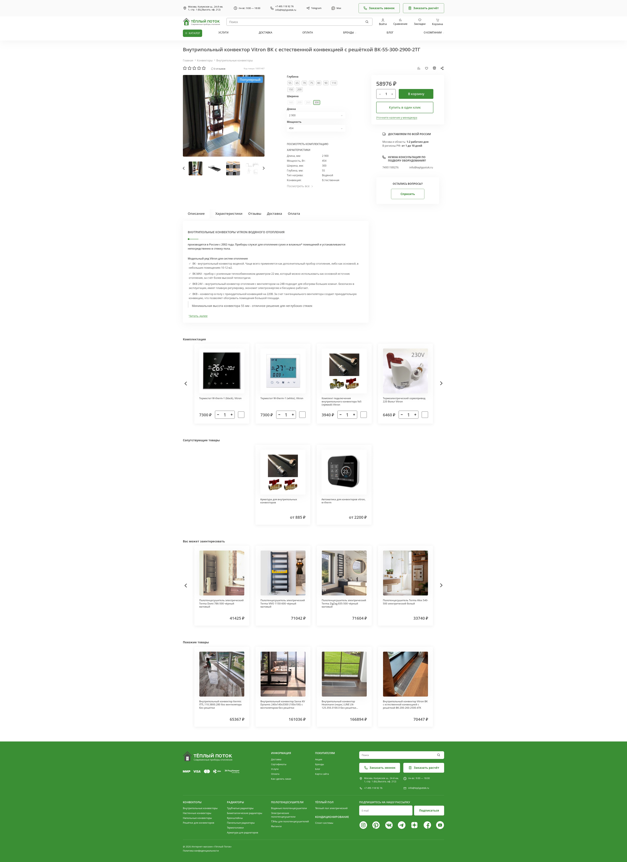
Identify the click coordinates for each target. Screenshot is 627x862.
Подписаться (429, 810)
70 (304, 83)
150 (291, 89)
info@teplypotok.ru (285, 9)
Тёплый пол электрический (331, 808)
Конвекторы (205, 60)
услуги (223, 32)
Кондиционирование (332, 817)
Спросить (408, 194)
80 (318, 83)
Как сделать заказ (281, 778)
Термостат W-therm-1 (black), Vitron (220, 398)
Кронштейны (235, 818)
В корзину (416, 94)
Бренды (348, 32)
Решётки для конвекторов (198, 822)
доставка (265, 32)
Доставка (274, 213)
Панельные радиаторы (241, 822)
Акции (318, 759)
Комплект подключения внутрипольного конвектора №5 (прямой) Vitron (342, 401)
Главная (188, 60)
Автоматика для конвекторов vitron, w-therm (343, 501)
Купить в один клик (405, 107)
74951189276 (390, 167)
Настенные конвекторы (197, 813)
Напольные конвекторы (197, 818)
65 (297, 83)
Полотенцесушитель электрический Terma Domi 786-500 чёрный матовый (221, 603)
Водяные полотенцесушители (289, 808)
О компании (433, 32)
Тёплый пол (324, 802)
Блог (317, 769)
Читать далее (198, 316)
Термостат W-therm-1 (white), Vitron (281, 398)
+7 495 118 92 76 (284, 6)
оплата (307, 32)
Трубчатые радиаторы (240, 808)
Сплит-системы (324, 822)
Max (339, 8)
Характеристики (228, 213)
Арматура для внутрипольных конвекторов (278, 501)
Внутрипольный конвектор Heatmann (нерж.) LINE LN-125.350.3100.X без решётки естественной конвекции (339, 706)
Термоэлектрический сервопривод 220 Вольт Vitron (404, 400)
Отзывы (254, 213)
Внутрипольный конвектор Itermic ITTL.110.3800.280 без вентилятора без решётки (220, 704)
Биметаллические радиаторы (244, 813)
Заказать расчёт (426, 8)
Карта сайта (322, 773)
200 (299, 89)
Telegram (316, 8)
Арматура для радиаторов (242, 832)
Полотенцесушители (287, 802)
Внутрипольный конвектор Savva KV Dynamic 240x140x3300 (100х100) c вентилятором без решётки (282, 704)
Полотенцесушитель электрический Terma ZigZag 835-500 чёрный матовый (344, 603)
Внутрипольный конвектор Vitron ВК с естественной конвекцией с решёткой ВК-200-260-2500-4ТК (405, 704)
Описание (196, 213)
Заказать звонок (382, 8)
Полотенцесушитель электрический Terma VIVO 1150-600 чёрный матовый (282, 603)
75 (311, 83)
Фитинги (276, 826)
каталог (194, 33)
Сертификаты (278, 764)
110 (334, 83)
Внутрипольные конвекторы (234, 60)
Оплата (294, 213)
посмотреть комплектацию (307, 144)
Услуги (275, 769)
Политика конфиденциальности (201, 850)
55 (290, 83)
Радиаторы (235, 802)
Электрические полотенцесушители (283, 814)
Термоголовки (235, 827)
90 (325, 83)
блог (390, 32)
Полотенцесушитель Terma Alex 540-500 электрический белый (405, 602)
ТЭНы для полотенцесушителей (290, 821)
